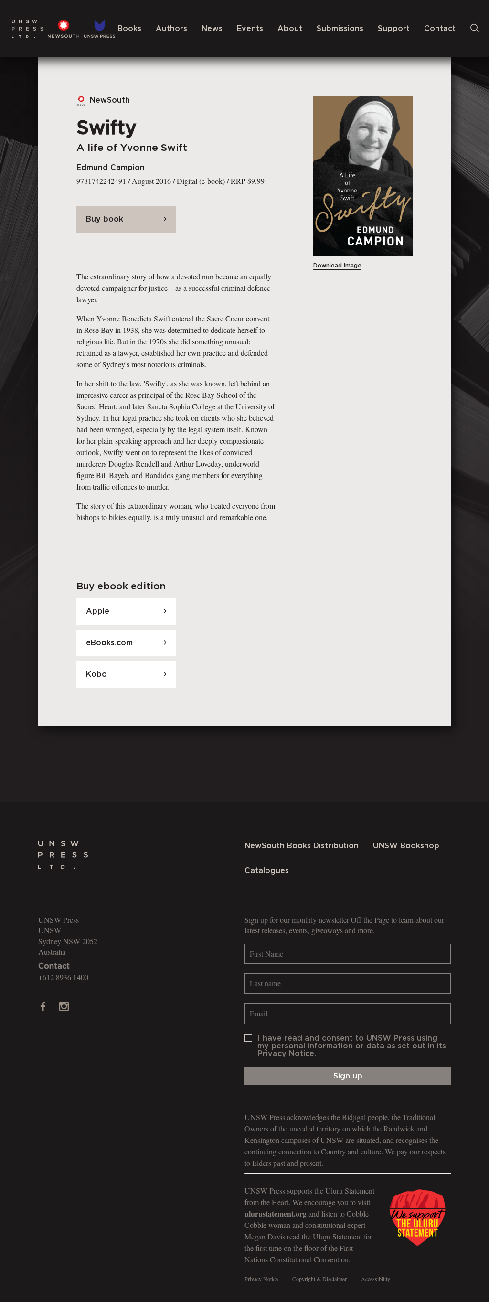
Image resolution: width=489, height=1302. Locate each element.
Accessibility (375, 1278)
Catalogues (266, 871)
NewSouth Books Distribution (301, 846)
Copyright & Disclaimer (319, 1278)
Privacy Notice (285, 1053)
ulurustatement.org (275, 1213)
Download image (337, 265)
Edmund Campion (110, 167)
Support (394, 28)
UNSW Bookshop (406, 846)
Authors (171, 28)
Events (250, 28)
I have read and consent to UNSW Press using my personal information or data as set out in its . (351, 1046)
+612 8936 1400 (63, 977)
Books (129, 28)
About (289, 28)
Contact (440, 28)
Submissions (340, 28)
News (212, 28)
